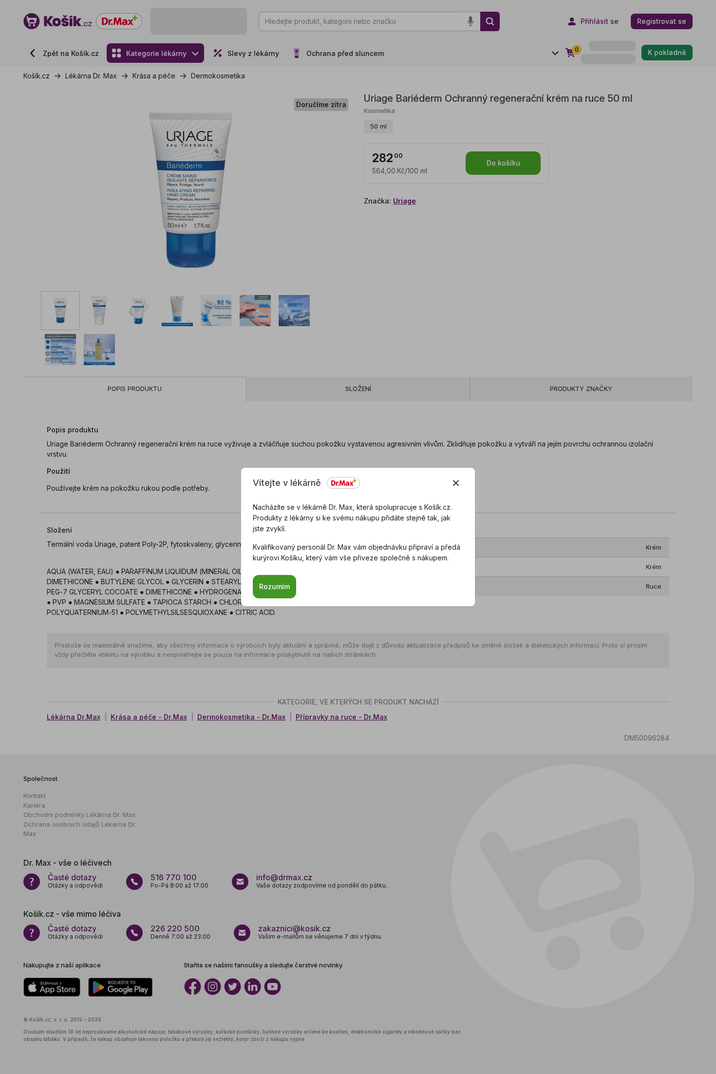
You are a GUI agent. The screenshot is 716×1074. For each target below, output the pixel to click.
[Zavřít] (456, 483)
